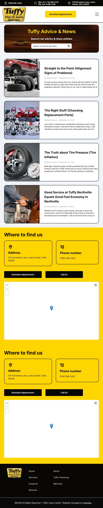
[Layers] (95, 285)
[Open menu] (97, 14)
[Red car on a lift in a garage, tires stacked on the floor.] (22, 78)
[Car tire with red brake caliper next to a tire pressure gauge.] (22, 162)
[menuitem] (39, 471)
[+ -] (51, 311)
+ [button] (7, 285)
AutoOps (87, 503)
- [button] (7, 288)
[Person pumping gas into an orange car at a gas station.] (22, 204)
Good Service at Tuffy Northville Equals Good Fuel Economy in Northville (68, 196)
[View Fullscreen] (7, 293)
